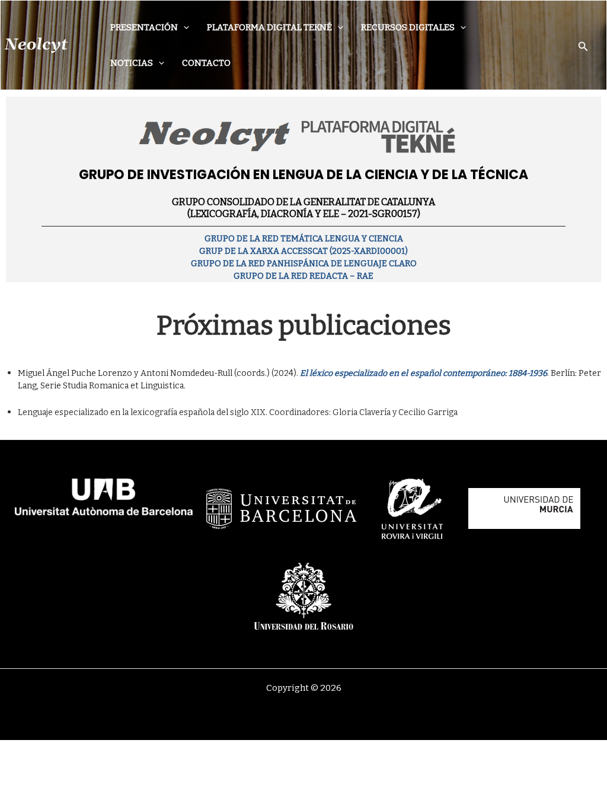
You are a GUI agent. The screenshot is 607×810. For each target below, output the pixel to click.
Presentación (144, 27)
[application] (183, 27)
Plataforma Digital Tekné (269, 27)
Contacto (206, 63)
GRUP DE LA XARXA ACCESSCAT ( (265, 251)
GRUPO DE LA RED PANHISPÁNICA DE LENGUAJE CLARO (304, 264)
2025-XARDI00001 (368, 251)
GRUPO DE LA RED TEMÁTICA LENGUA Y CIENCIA (304, 239)
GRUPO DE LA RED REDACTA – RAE (303, 276)
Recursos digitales (408, 27)
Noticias (131, 63)
